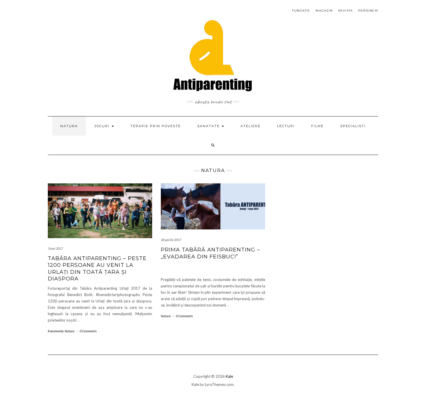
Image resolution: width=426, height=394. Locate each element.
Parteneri (368, 10)
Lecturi (286, 126)
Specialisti (353, 126)
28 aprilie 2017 (171, 240)
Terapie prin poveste (155, 126)
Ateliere (251, 126)
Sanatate (209, 126)
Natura (69, 126)
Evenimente (55, 331)
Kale (229, 376)
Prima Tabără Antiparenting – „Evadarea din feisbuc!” (210, 253)
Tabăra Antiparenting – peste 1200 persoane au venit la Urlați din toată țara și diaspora (97, 268)
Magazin (324, 10)
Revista (345, 10)
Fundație (301, 10)
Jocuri (102, 126)
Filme (317, 126)
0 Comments (88, 331)
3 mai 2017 (55, 248)
